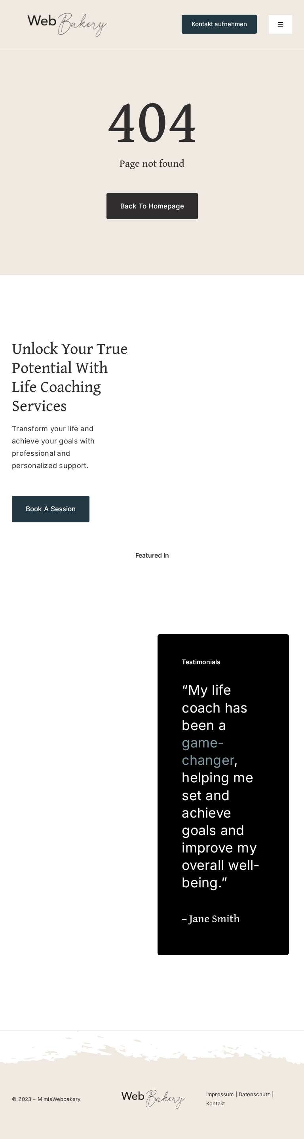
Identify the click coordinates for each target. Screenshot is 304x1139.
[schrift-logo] (66, 13)
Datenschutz (254, 1094)
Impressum (220, 1094)
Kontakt (215, 1103)
